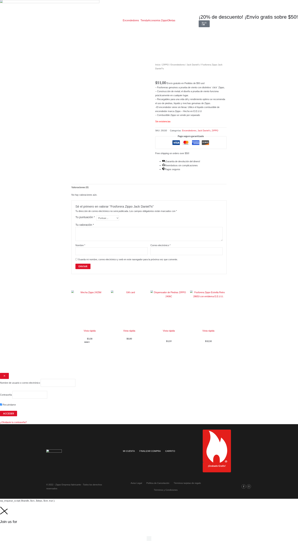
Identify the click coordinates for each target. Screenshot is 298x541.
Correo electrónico (160, 245)
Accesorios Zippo (157, 20)
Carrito (170, 451)
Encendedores (131, 20)
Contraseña (6, 394)
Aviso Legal (136, 483)
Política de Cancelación (157, 483)
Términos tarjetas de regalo (187, 483)
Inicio (157, 65)
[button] (131, 20)
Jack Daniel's (193, 65)
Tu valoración (84, 224)
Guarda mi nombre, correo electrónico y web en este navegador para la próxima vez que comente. (128, 259)
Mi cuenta (129, 451)
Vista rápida (90, 330)
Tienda (144, 20)
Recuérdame (9, 404)
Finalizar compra (150, 451)
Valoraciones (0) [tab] (80, 187)
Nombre (80, 245)
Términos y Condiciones (166, 490)
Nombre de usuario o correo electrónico (20, 383)
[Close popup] (4, 376)
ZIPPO (165, 65)
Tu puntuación (85, 217)
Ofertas (171, 20)
